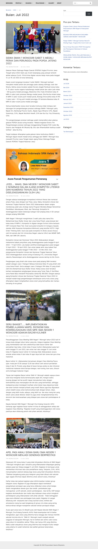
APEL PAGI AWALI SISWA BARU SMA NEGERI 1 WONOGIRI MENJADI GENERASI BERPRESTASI (31, 453)
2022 (14, 10)
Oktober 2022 (67, 111)
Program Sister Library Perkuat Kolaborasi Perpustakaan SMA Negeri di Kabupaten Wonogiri (76, 29)
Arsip (59, 3)
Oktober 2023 (67, 95)
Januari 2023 (67, 103)
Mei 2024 (66, 87)
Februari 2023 (67, 99)
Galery (51, 3)
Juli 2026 (66, 83)
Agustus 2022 (67, 115)
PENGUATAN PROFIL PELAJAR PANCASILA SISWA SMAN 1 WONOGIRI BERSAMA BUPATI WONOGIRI (77, 57)
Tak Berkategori (12, 67)
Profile (18, 3)
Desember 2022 (68, 107)
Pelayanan (40, 3)
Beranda (9, 3)
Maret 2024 (67, 91)
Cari (64, 10)
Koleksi (29, 3)
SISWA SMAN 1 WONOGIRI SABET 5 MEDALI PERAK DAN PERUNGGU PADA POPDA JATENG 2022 (31, 61)
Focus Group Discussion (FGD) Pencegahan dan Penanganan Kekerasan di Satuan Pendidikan (76, 49)
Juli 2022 (66, 119)
